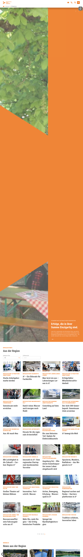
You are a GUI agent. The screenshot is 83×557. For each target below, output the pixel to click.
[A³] (7, 2)
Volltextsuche (26, 355)
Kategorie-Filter (6, 355)
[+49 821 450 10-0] (71, 2)
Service (7, 6)
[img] (12, 366)
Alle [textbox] (5, 357)
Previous (76, 11)
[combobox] (12, 357)
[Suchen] (75, 2)
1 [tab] (51, 339)
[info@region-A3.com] (68, 2)
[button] (3, 554)
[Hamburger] (78, 2)
